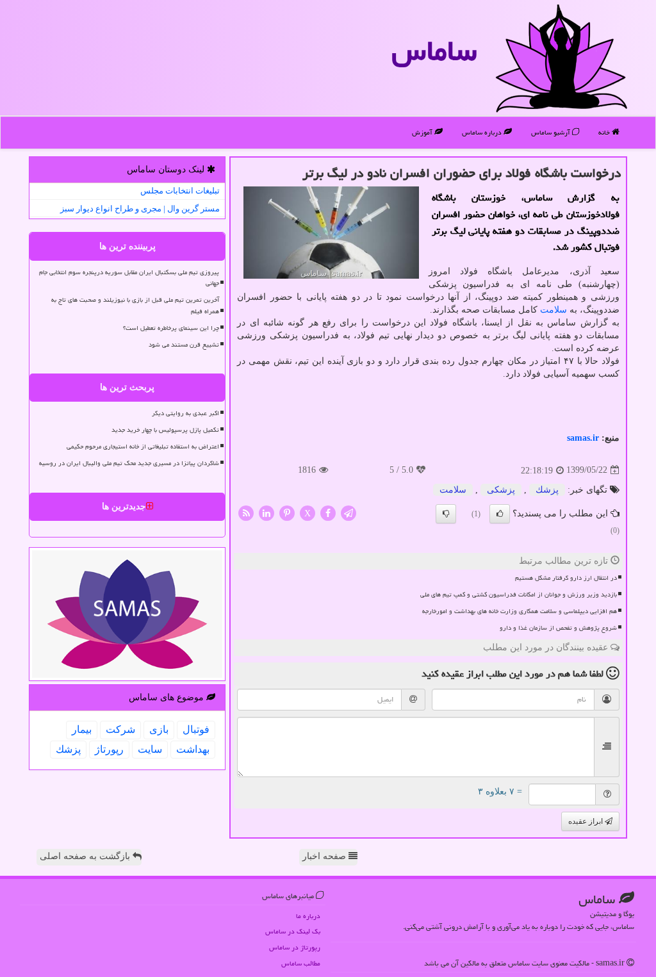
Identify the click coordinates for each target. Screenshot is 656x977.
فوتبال (196, 729)
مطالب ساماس (300, 963)
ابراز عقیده (586, 821)
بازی (158, 729)
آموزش (423, 132)
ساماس (434, 50)
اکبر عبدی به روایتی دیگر (185, 413)
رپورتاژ (109, 749)
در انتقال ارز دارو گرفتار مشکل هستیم (566, 577)
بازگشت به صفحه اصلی (86, 856)
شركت (120, 729)
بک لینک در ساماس (292, 931)
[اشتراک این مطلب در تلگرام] (348, 512)
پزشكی (501, 490)
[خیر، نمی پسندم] (446, 513)
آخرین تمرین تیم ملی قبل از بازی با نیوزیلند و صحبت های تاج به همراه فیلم (135, 305)
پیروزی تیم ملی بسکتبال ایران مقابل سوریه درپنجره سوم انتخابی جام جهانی (129, 278)
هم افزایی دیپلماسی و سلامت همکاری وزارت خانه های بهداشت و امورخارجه (519, 611)
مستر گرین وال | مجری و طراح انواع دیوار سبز (140, 208)
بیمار (82, 729)
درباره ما (308, 916)
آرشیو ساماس (551, 132)
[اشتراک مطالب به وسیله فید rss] (246, 512)
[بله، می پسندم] (499, 513)
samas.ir (583, 438)
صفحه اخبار (325, 856)
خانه (605, 132)
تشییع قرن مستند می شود (184, 344)
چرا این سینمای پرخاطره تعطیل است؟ (171, 328)
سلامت (553, 310)
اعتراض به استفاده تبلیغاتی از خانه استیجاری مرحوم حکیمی (143, 446)
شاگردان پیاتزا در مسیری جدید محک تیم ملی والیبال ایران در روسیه (129, 463)
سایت (150, 749)
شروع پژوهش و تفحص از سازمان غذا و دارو (558, 627)
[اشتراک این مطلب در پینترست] (287, 512)
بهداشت (192, 749)
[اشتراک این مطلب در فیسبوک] (328, 512)
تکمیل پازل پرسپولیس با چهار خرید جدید (165, 429)
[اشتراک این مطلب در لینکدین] (266, 512)
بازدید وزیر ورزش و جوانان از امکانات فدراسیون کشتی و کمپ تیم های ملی (518, 594)
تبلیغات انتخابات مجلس (180, 190)
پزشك (547, 490)
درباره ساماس (483, 132)
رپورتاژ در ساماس (294, 947)
